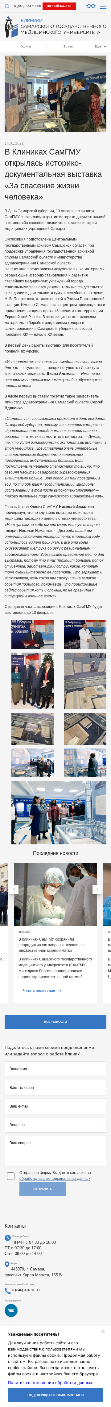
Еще (98, 46)
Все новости (55, 1021)
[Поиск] (7, 6)
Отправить (42, 1189)
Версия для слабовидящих (91, 6)
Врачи (68, 46)
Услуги (26, 46)
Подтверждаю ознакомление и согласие (55, 1397)
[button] (13, 889)
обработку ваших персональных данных (54, 1178)
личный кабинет (59, 6)
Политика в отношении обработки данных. (50, 1382)
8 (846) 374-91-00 (27, 6)
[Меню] (103, 6)
